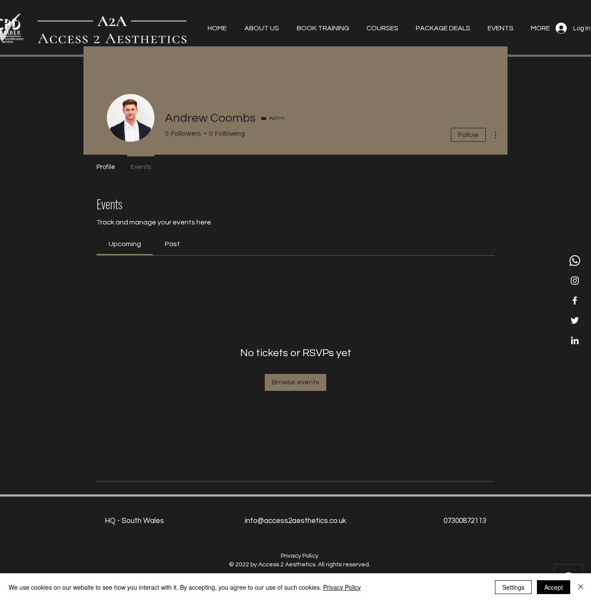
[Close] (580, 587)
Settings (513, 587)
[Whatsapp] (574, 260)
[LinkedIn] (574, 340)
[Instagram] (574, 280)
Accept (553, 587)
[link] (125, 243)
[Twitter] (574, 320)
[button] (259, 28)
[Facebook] (574, 300)
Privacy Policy (342, 587)
